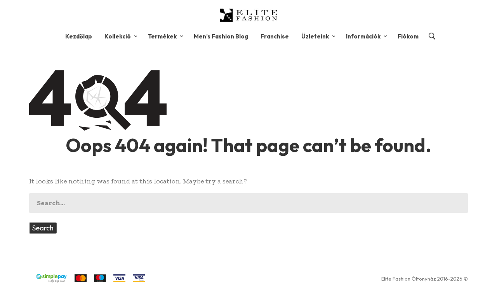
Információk (363, 36)
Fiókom (408, 36)
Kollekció (117, 36)
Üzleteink (315, 36)
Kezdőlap (78, 36)
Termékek (162, 36)
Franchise (275, 36)
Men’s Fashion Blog (221, 36)
